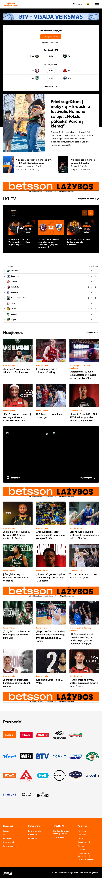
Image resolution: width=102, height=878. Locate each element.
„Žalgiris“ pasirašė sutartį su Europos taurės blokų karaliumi (16, 634)
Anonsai (6, 835)
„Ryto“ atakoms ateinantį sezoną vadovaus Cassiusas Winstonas (17, 417)
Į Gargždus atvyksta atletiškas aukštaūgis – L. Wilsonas (17, 577)
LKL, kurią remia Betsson (51, 37)
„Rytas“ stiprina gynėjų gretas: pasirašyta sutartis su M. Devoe (83, 683)
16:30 (51, 71)
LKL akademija (59, 837)
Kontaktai (82, 835)
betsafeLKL (16, 477)
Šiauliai (13, 309)
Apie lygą (82, 831)
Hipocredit (14, 276)
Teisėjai (81, 838)
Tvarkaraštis (33, 835)
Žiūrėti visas (49, 86)
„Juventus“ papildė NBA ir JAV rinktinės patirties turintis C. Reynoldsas (83, 417)
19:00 (51, 78)
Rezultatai (32, 838)
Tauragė (13, 314)
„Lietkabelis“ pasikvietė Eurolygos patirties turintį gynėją (17, 683)
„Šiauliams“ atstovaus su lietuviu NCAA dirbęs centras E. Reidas (16, 535)
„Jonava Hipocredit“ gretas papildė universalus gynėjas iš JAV (50, 535)
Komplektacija (9, 365)
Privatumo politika (10, 846)
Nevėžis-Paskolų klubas (19, 298)
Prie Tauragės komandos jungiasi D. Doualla (83, 161)
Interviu (6, 831)
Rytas (12, 303)
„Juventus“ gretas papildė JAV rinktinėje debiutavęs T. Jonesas (50, 577)
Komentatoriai (84, 842)
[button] (91, 213)
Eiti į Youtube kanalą (87, 199)
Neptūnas (14, 292)
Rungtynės (7, 838)
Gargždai (14, 271)
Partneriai (82, 846)
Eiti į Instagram (86, 478)
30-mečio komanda (86, 860)
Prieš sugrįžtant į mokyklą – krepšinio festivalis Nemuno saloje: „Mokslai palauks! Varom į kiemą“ (70, 114)
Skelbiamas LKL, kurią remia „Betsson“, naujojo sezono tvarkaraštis (82, 375)
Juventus (14, 281)
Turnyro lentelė (34, 831)
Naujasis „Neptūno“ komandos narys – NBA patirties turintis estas (34, 161)
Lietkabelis (14, 287)
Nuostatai (82, 850)
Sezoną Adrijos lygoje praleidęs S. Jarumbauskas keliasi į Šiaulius (84, 535)
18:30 (51, 56)
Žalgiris (13, 320)
